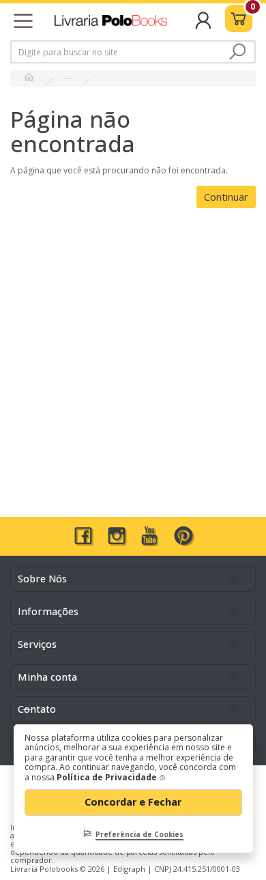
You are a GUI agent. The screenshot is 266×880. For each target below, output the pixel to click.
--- (67, 78)
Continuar (226, 196)
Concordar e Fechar (134, 801)
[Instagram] (116, 542)
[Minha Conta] (204, 26)
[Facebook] (83, 542)
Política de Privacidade (108, 777)
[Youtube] (150, 542)
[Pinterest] (183, 542)
